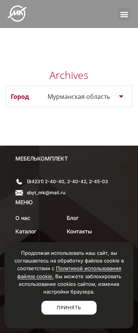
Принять (69, 307)
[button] (124, 14)
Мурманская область (79, 96)
